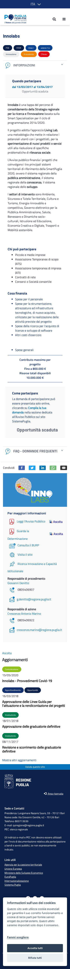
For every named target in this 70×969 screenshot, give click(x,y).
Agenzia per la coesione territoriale (23, 865)
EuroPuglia (10, 877)
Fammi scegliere (18, 937)
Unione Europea (13, 869)
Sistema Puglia (12, 885)
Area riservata (55, 794)
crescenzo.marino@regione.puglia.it (39, 630)
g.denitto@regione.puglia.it (34, 599)
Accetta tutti (35, 948)
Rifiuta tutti (35, 957)
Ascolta (58, 521)
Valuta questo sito (35, 767)
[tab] (35, 65)
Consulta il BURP (28, 545)
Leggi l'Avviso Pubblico (31, 521)
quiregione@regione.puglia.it (28, 825)
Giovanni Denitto (18, 583)
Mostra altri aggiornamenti (19, 760)
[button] (35, 4)
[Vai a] (14, 19)
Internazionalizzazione (16, 881)
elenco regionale (19, 829)
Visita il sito (25, 554)
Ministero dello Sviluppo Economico (23, 873)
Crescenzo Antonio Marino (24, 613)
